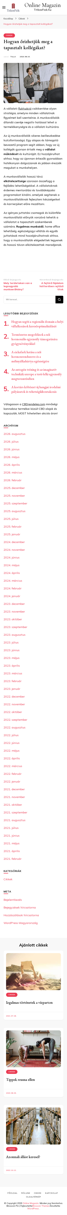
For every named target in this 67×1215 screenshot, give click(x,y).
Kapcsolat (51, 1193)
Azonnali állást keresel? (23, 1156)
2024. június (11, 557)
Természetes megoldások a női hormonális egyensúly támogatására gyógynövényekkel (34, 339)
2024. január (12, 596)
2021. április (12, 851)
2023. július (11, 642)
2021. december (14, 789)
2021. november (14, 797)
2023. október (13, 619)
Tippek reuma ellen (20, 1079)
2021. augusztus (14, 820)
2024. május (11, 565)
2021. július (11, 828)
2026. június (11, 449)
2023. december (14, 604)
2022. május (11, 750)
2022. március (13, 766)
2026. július (11, 441)
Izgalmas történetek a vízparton (29, 1002)
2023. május (11, 658)
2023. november (14, 611)
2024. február (13, 588)
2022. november (14, 704)
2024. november (14, 550)
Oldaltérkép (33, 1197)
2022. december (14, 696)
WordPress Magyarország (21, 923)
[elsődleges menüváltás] (3, 7)
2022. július (11, 735)
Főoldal (12, 1193)
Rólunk (25, 1193)
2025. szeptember (15, 503)
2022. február (13, 774)
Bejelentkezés (13, 900)
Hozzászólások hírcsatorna (21, 915)
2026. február (13, 480)
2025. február (13, 526)
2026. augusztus (14, 434)
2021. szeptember (15, 812)
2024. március (13, 580)
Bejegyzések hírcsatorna (20, 907)
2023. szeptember (15, 627)
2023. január (12, 689)
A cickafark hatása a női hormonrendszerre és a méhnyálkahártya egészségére (30, 356)
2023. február (13, 681)
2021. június (11, 835)
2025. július (11, 519)
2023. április (12, 665)
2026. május (11, 457)
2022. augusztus (14, 727)
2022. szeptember (15, 719)
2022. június (11, 743)
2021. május (11, 843)
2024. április (12, 573)
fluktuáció (24, 108)
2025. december (14, 488)
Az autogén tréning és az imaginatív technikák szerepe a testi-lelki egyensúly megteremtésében (36, 374)
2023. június (11, 650)
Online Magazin (42, 5)
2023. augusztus (14, 635)
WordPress (33, 1208)
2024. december (14, 542)
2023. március (13, 673)
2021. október (13, 804)
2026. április (12, 465)
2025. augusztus (14, 511)
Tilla (13, 57)
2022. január (12, 781)
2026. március (13, 472)
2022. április (12, 758)
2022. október (13, 712)
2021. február (13, 859)
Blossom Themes (40, 1205)
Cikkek (9, 35)
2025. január (12, 534)
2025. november (14, 495)
